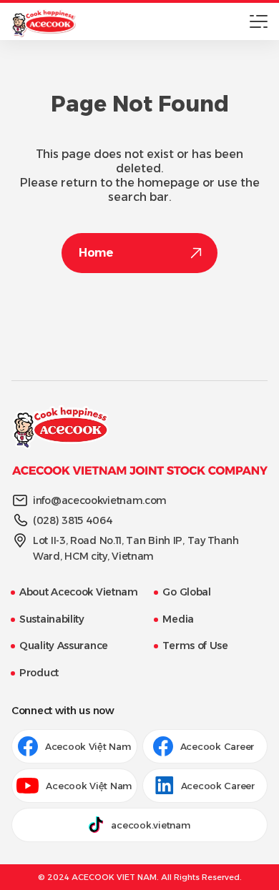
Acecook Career (218, 746)
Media (178, 619)
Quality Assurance (63, 645)
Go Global (186, 591)
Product (39, 672)
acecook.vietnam (150, 825)
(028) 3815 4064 (73, 520)
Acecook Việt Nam (88, 746)
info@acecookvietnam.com (100, 500)
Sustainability (51, 619)
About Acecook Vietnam (78, 591)
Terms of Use (194, 645)
